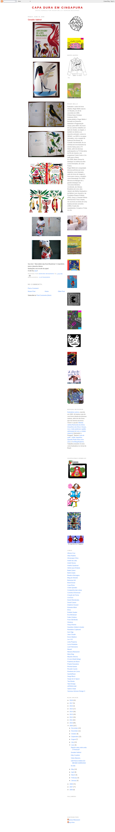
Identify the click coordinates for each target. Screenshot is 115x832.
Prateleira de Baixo (73, 661)
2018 (71, 700)
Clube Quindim (72, 587)
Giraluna (70, 622)
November (74, 731)
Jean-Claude (71, 634)
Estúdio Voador (72, 612)
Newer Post (31, 291)
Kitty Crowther (75, 755)
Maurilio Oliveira (72, 656)
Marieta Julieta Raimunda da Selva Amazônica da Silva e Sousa (76, 425)
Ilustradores (44, 277)
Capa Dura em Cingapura (57, 7)
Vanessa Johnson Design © (76, 691)
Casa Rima (71, 585)
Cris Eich (70, 597)
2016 (71, 706)
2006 (71, 789)
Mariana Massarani (73, 652)
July (72, 742)
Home (47, 291)
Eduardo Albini (72, 607)
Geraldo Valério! (76, 752)
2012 (71, 717)
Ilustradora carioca (73, 412)
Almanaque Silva (72, 558)
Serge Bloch (71, 676)
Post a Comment (33, 288)
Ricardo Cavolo (72, 669)
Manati (69, 649)
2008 (71, 784)
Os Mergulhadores (78, 442)
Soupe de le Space (73, 679)
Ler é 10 (70, 639)
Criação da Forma (73, 595)
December (74, 728)
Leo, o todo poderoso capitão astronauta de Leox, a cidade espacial (76, 431)
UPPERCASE (72, 686)
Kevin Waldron (72, 637)
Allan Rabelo (71, 555)
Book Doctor (71, 582)
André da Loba (72, 560)
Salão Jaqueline (77, 437)
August (73, 739)
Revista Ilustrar (72, 666)
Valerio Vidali (71, 689)
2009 (71, 725)
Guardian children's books (75, 627)
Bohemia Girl (71, 580)
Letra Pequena (72, 642)
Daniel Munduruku (73, 600)
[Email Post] (29, 275)
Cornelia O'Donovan (73, 592)
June (73, 745)
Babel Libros (71, 570)
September (75, 736)
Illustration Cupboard (74, 629)
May (72, 769)
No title (73, 766)
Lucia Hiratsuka (72, 644)
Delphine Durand (72, 605)
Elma (69, 610)
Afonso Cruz (71, 553)
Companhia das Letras (74, 590)
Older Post (61, 291)
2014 (71, 711)
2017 (71, 703)
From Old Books (72, 619)
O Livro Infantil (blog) (74, 659)
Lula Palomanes (72, 647)
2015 (71, 709)
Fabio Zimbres (72, 617)
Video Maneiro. (76, 758)
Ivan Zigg (70, 632)
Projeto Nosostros (73, 664)
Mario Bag (70, 654)
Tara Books (71, 681)
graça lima (71, 822)
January (74, 780)
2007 (71, 787)
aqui (35, 271)
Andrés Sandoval (72, 565)
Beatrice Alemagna (73, 575)
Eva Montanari (72, 615)
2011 (71, 720)
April (73, 772)
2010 (71, 723)
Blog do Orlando (72, 578)
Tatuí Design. (71, 684)
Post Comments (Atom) (44, 295)
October (74, 734)
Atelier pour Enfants (73, 568)
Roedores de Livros (73, 671)
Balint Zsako (71, 573)
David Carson (71, 602)
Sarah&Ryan (71, 674)
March (73, 775)
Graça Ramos (71, 624)
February (74, 778)
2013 (71, 714)
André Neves (71, 563)
